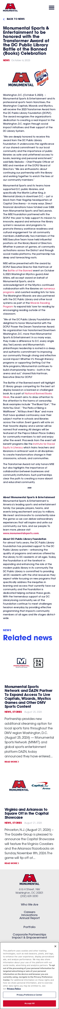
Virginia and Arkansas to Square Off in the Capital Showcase (26, 814)
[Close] (55, 946)
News (6, 60)
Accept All (29, 1003)
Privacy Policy (14, 988)
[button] (51, 7)
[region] (29, 975)
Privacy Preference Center (29, 995)
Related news (27, 638)
